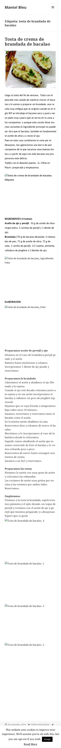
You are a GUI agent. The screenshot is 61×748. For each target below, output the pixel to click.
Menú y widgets (53, 10)
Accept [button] (47, 739)
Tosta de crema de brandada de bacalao (27, 41)
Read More (30, 744)
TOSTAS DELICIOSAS (40, 724)
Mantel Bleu (15, 7)
